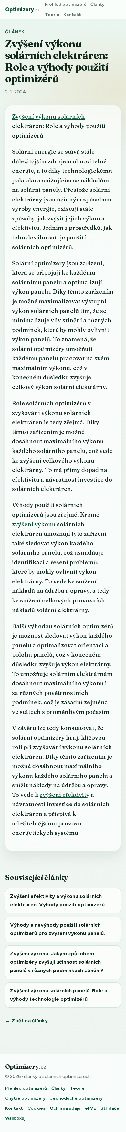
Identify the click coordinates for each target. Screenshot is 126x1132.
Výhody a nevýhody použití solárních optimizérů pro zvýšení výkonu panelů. (57, 929)
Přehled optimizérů (66, 4)
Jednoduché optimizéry (76, 1098)
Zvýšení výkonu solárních (48, 116)
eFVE (90, 1108)
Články (97, 4)
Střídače (109, 1108)
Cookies (36, 1108)
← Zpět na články (26, 1021)
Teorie (52, 14)
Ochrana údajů (65, 1108)
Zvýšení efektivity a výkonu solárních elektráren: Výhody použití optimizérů (57, 900)
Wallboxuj (15, 1118)
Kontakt (72, 14)
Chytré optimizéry (25, 1098)
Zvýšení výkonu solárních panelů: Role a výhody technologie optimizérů (58, 995)
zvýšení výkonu (34, 524)
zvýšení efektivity (64, 794)
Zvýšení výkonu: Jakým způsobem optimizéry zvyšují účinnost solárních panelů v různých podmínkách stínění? (56, 962)
